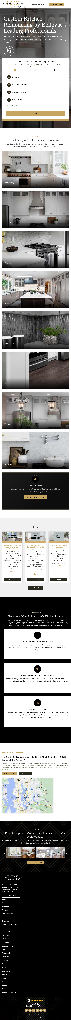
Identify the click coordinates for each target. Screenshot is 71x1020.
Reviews (5, 985)
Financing (5, 910)
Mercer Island (7, 964)
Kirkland (5, 960)
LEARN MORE (35, 579)
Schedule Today (56, 4)
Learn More (58, 579)
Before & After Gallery (10, 992)
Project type (14, 72)
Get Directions (11, 895)
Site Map (40, 1015)
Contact (5, 903)
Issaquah (5, 957)
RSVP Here (12, 579)
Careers (5, 989)
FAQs (4, 917)
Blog (4, 978)
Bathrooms (6, 935)
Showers (5, 942)
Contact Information (35, 72)
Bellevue (5, 949)
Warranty (5, 906)
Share (12, 572)
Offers (4, 982)
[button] (4, 853)
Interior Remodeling (9, 924)
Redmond (6, 953)
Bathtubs (5, 939)
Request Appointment (55, 72)
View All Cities (25, 773)
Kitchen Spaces (7, 931)
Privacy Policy (32, 1015)
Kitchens (5, 928)
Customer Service (8, 914)
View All (5, 967)
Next (35, 113)
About (4, 974)
